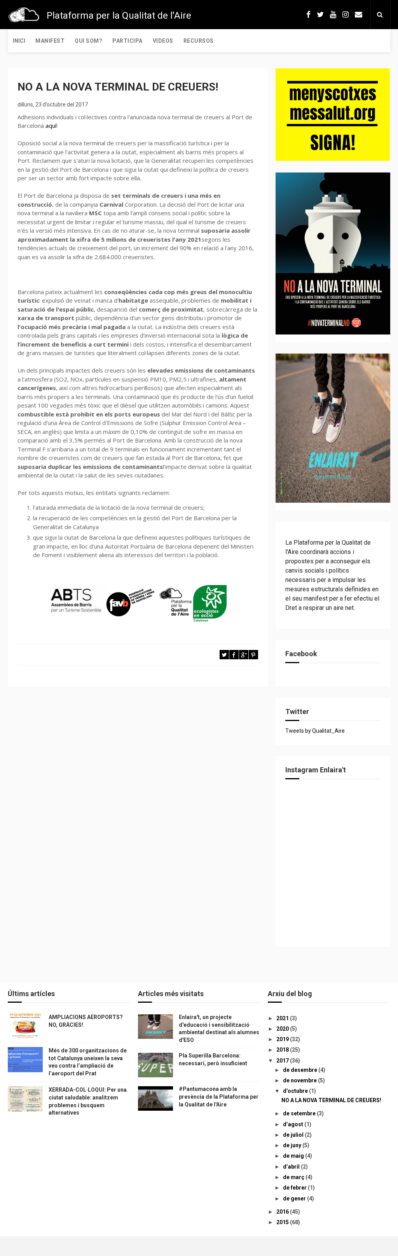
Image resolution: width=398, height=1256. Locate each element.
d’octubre (296, 1091)
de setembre (300, 1113)
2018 (283, 1050)
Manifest (50, 41)
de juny (292, 1145)
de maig (294, 1156)
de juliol (294, 1135)
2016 (283, 1212)
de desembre (300, 1070)
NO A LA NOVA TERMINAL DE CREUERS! (331, 1100)
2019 (283, 1039)
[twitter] (320, 14)
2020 (283, 1029)
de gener (295, 1198)
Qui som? (88, 41)
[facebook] (308, 14)
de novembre (300, 1080)
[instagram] (345, 14)
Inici (19, 41)
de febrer (295, 1188)
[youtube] (333, 14)
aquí (50, 125)
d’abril (292, 1167)
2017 (283, 1060)
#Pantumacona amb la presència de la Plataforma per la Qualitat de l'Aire (218, 1096)
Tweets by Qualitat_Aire (315, 731)
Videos (163, 41)
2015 (283, 1222)
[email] (358, 14)
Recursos (198, 41)
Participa (127, 41)
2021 (283, 1018)
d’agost (293, 1124)
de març (294, 1177)
